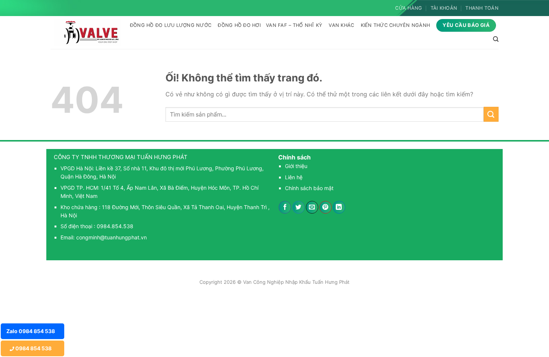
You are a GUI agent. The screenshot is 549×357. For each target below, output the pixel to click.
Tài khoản (444, 8)
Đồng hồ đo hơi (239, 25)
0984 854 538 (33, 348)
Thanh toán (482, 8)
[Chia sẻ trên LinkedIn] (339, 207)
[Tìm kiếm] (496, 39)
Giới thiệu (296, 166)
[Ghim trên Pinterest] (325, 207)
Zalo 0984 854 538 (30, 331)
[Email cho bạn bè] (312, 207)
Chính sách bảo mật (309, 188)
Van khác (341, 25)
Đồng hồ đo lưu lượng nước (170, 25)
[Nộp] (491, 114)
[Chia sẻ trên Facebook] (285, 207)
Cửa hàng (408, 8)
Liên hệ (294, 177)
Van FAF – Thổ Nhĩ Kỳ (294, 25)
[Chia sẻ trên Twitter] (298, 207)
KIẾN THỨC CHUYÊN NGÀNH (395, 25)
